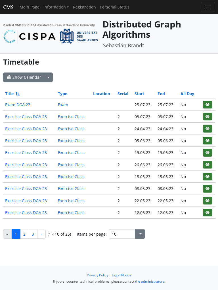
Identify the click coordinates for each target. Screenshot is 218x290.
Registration (84, 7)
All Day (187, 93)
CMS (8, 7)
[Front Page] (50, 33)
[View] (207, 104)
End (161, 93)
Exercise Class (71, 116)
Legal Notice (121, 275)
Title (9, 93)
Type (62, 93)
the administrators (149, 281)
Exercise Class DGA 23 (26, 116)
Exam (63, 104)
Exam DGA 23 (17, 104)
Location (101, 93)
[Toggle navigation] (208, 7)
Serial (123, 93)
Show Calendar (26, 77)
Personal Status (114, 7)
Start (139, 93)
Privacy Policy (97, 275)
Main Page (29, 7)
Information (54, 7)
